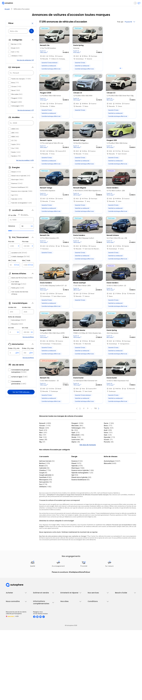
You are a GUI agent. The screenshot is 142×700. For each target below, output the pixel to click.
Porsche (108, 448)
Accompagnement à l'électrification (94, 632)
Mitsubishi (77, 441)
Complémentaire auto (94, 625)
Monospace (45, 497)
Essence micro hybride (21, 197)
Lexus (43, 446)
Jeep (42, 453)
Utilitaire (16, 61)
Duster (15, 158)
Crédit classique (20, 262)
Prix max (25, 247)
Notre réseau (107, 10)
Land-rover (77, 446)
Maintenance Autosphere (68, 618)
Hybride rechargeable (21, 208)
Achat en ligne (19, 382)
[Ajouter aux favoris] (67, 35)
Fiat (43, 444)
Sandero (16, 162)
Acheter (8, 10)
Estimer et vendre (31, 10)
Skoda (76, 444)
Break (15, 54)
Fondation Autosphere (67, 650)
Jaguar (75, 453)
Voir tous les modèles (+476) (25, 166)
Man (74, 462)
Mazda (75, 451)
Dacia (15, 96)
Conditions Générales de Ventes (98, 664)
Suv (43, 501)
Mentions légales (93, 670)
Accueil (7, 15)
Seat (108, 441)
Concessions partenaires (18, 388)
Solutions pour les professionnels (98, 637)
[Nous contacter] (138, 3)
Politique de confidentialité (96, 654)
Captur (15, 150)
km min (11, 333)
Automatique (18, 326)
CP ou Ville (12, 221)
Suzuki (108, 446)
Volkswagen (17, 112)
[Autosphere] (9, 4)
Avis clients (9, 657)
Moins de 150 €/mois (22, 284)
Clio (15, 154)
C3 (14, 146)
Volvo (108, 439)
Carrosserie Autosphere (67, 628)
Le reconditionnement (40, 653)
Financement (92, 615)
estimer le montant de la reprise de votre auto (97, 555)
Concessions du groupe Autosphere (20, 376)
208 (15, 138)
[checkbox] (9, 50)
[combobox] (21, 225)
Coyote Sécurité (92, 628)
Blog (61, 669)
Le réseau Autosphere (67, 657)
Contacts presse (11, 660)
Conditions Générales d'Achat (97, 667)
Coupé (43, 490)
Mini (43, 439)
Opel (75, 439)
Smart (107, 455)
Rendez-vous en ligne (67, 615)
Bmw (15, 88)
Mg (42, 448)
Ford (43, 437)
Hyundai (109, 444)
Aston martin (110, 460)
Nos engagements (11, 654)
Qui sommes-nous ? (12, 650)
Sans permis (45, 499)
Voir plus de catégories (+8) (25, 66)
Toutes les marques (21, 84)
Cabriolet (44, 485)
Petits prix (17, 294)
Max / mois (26, 266)
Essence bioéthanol (19, 193)
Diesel (16, 177)
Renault (16, 108)
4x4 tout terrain (46, 478)
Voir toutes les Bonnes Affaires (19, 298)
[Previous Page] (69, 415)
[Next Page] (106, 415)
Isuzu (42, 462)
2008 (15, 134)
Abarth (75, 455)
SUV (15, 58)
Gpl (14, 201)
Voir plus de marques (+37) (25, 116)
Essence (16, 189)
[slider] (12, 237)
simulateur (73, 542)
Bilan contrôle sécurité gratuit (69, 622)
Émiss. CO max (28, 354)
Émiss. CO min (13, 354)
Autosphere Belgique (66, 660)
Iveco (42, 460)
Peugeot (16, 104)
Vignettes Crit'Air (38, 656)
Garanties (91, 618)
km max (25, 333)
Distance (11, 232)
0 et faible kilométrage (18, 288)
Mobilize (76, 460)
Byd (42, 458)
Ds (74, 437)
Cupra (43, 451)
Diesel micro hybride (20, 181)
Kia (42, 441)
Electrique (17, 185)
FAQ (116, 618)
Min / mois (12, 266)
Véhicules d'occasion (12, 615)
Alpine (75, 448)
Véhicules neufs (11, 618)
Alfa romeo (110, 451)
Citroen (16, 92)
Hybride (16, 205)
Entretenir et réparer (58, 10)
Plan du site (91, 674)
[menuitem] (8, 10)
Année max (26, 313)
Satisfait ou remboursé (95, 622)
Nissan (44, 434)
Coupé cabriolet (46, 492)
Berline (16, 50)
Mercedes (16, 100)
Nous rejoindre (10, 664)
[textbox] (27, 231)
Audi (108, 437)
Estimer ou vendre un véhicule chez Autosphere (42, 616)
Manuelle (17, 330)
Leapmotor (109, 453)
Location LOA (19, 258)
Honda (75, 458)
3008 (15, 142)
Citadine (45, 488)
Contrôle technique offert (68, 625)
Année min (12, 313)
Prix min (11, 247)
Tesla (107, 458)
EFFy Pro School (65, 654)
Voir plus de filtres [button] (28, 343)
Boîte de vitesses (14, 323)
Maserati (44, 455)
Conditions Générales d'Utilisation (98, 650)
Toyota (108, 434)
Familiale (45, 494)
